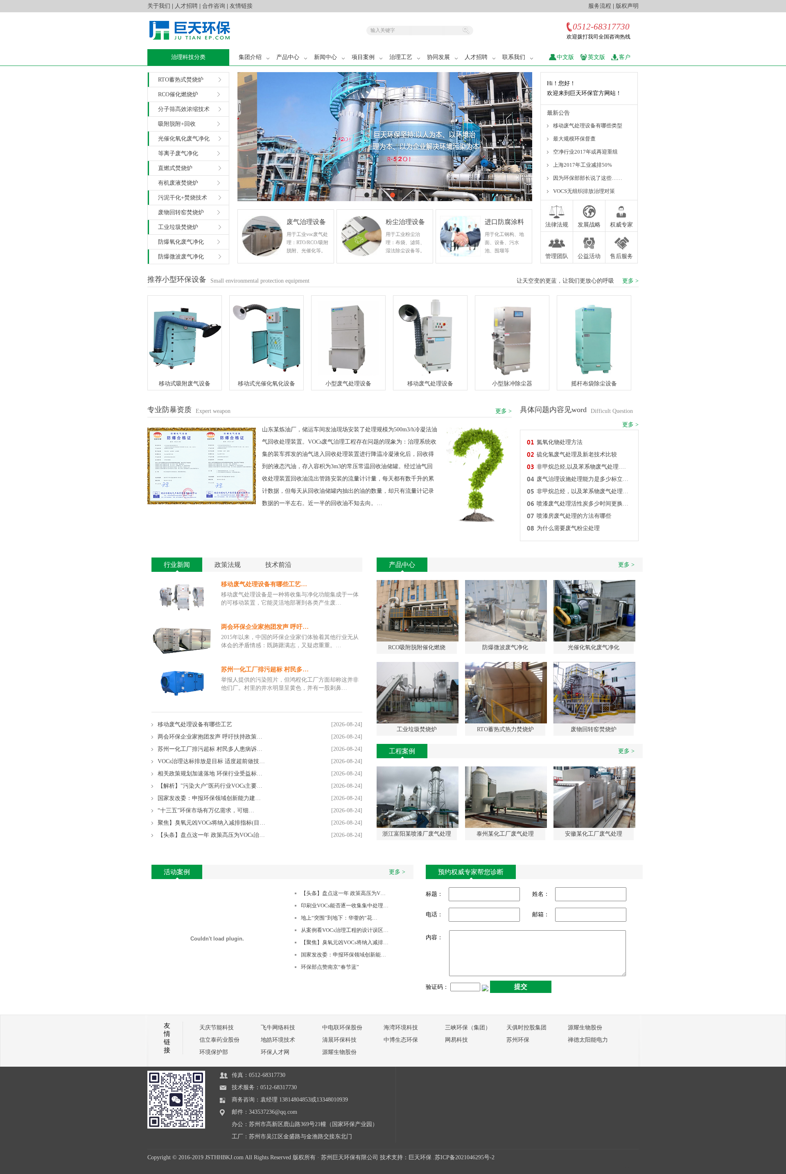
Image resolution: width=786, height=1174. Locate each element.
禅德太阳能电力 (588, 1040)
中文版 (565, 57)
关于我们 (158, 6)
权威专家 (621, 225)
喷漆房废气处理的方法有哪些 (574, 516)
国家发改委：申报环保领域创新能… (343, 955)
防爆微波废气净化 (181, 257)
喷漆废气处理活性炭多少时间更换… (582, 504)
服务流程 (599, 6)
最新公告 (558, 113)
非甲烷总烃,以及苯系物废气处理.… (581, 467)
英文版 (596, 57)
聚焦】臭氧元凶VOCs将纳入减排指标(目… (211, 823)
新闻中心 (325, 57)
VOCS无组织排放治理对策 (584, 191)
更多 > (630, 281)
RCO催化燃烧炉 (178, 94)
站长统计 (627, 1170)
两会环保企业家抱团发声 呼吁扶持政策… (210, 737)
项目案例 (363, 57)
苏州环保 (517, 1040)
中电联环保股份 (342, 1027)
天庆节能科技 (216, 1027)
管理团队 (556, 256)
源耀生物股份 (585, 1027)
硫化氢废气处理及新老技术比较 (577, 454)
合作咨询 (213, 6)
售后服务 (621, 256)
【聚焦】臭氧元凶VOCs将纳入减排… (344, 942)
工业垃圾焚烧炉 (178, 227)
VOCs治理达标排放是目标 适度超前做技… (211, 761)
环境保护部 (213, 1052)
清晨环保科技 (339, 1040)
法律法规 (556, 225)
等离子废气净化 (178, 153)
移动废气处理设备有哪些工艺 (195, 724)
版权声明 (627, 6)
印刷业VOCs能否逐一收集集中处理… (344, 905)
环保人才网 (275, 1052)
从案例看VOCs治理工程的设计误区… (344, 930)
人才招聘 (186, 6)
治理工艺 (400, 57)
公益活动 (589, 256)
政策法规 (228, 564)
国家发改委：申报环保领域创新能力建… (209, 798)
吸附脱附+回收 (177, 124)
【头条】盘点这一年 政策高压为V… (343, 893)
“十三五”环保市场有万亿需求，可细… (206, 810)
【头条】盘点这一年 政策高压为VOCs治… (211, 835)
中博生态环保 (401, 1040)
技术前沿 (278, 564)
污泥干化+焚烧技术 (182, 198)
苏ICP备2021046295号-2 (465, 1157)
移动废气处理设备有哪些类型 (587, 125)
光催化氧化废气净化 (184, 139)
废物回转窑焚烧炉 (181, 212)
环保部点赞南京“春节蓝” (330, 967)
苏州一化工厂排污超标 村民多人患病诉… (210, 749)
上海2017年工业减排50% (582, 165)
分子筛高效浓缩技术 (184, 109)
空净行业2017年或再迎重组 (585, 152)
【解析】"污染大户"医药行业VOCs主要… (210, 786)
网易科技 (456, 1040)
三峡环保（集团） (468, 1027)
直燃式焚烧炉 (175, 168)
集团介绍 (250, 57)
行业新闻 (177, 564)
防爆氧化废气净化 (181, 242)
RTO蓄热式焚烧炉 (180, 80)
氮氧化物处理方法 (560, 442)
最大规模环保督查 (574, 139)
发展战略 (589, 225)
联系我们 (513, 57)
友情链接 (241, 6)
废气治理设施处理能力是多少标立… (582, 479)
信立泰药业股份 (219, 1040)
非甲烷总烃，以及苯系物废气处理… (582, 491)
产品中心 (287, 57)
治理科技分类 (188, 57)
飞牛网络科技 (278, 1027)
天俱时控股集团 (526, 1027)
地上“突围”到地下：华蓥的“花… (339, 918)
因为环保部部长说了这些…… (587, 178)
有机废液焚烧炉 (178, 183)
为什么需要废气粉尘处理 (568, 528)
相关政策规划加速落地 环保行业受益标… (210, 774)
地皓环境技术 (278, 1040)
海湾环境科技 (401, 1027)
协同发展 (438, 57)
